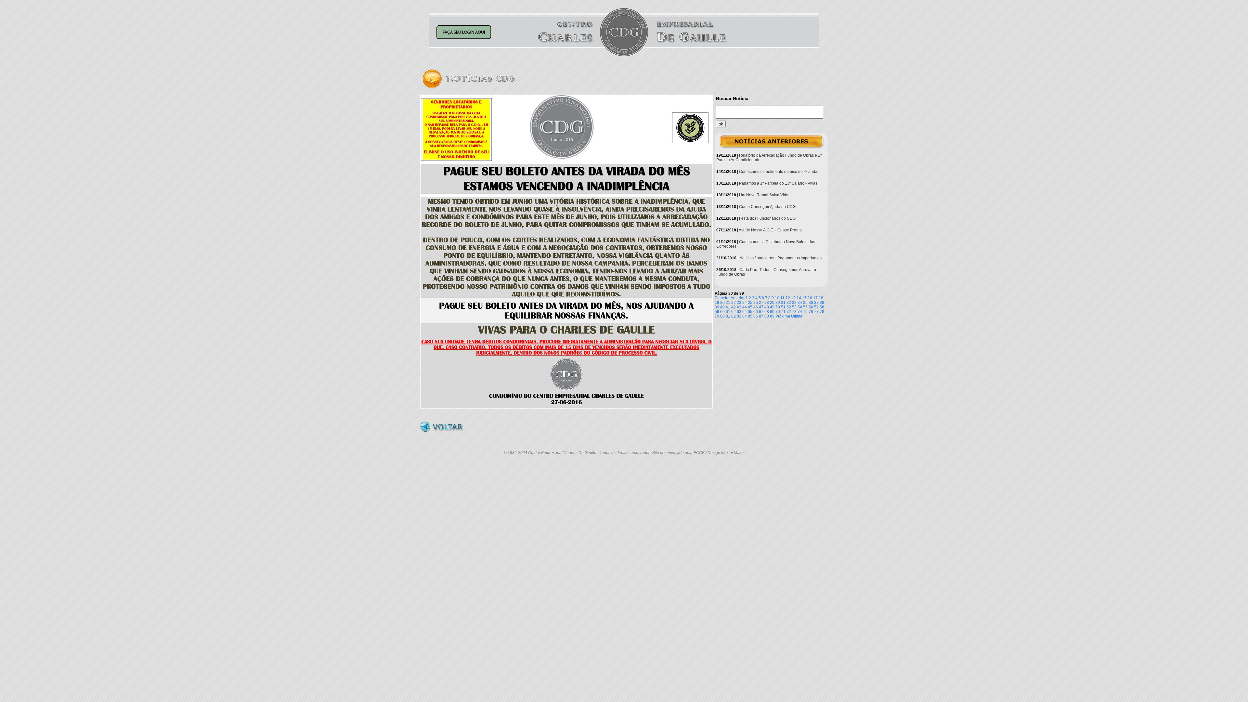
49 (772, 307)
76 (811, 311)
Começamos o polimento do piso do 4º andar (779, 171)
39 (717, 307)
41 (728, 307)
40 (722, 307)
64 (744, 311)
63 (739, 311)
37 (816, 302)
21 (728, 302)
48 (766, 307)
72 (788, 311)
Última (796, 316)
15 (804, 298)
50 (777, 307)
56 (811, 307)
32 (788, 302)
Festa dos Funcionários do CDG (767, 218)
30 (777, 302)
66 (755, 311)
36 (811, 302)
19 (717, 302)
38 (822, 302)
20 (722, 302)
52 (788, 307)
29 (772, 302)
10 (777, 298)
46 (755, 307)
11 (782, 298)
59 (717, 311)
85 (750, 316)
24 (744, 302)
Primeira (722, 298)
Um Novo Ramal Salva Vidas (764, 195)
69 (772, 311)
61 (728, 311)
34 (800, 302)
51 (783, 307)
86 (755, 316)
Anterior (738, 298)
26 (755, 302)
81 (728, 316)
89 (772, 316)
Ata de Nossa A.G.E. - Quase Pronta (770, 230)
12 (788, 298)
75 (805, 311)
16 (810, 298)
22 (733, 302)
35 (805, 302)
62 (733, 311)
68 (766, 311)
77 (816, 311)
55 (805, 307)
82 (733, 316)
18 (821, 298)
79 (717, 316)
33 (794, 302)
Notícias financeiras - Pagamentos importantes (780, 258)
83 (739, 316)
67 (761, 311)
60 (722, 311)
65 (750, 311)
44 (744, 307)
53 (794, 307)
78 (822, 311)
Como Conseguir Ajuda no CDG (767, 206)
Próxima (782, 316)
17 (815, 298)
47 (761, 307)
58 (822, 307)
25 (750, 302)
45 (750, 307)
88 (766, 316)
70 (777, 311)
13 (793, 298)
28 (766, 302)
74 (800, 311)
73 (794, 311)
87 (761, 316)
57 (816, 307)
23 (739, 302)
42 (733, 307)
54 (800, 307)
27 (761, 302)
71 (783, 311)
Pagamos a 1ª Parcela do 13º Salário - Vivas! (778, 183)
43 (739, 307)
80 (722, 316)
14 (799, 298)
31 (783, 302)
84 (744, 316)
